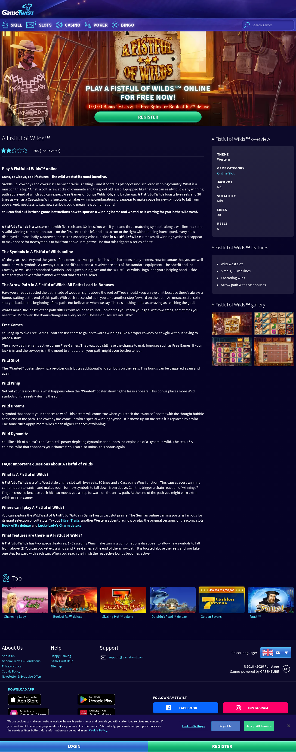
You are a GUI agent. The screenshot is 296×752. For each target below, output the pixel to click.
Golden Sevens (211, 616)
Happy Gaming (61, 656)
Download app (21, 689)
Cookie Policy (11, 671)
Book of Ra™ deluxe (67, 616)
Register (148, 117)
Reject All (225, 726)
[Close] (289, 726)
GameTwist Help (62, 661)
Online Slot (225, 173)
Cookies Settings (193, 726)
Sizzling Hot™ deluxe (117, 616)
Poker (100, 25)
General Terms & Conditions (21, 661)
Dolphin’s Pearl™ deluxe (169, 616)
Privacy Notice (11, 666)
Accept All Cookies (259, 726)
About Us (8, 656)
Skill (16, 25)
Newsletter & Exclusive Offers (22, 676)
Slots (45, 25)
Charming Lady (15, 616)
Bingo (127, 25)
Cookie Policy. (98, 730)
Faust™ (255, 616)
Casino (72, 25)
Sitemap (56, 666)
